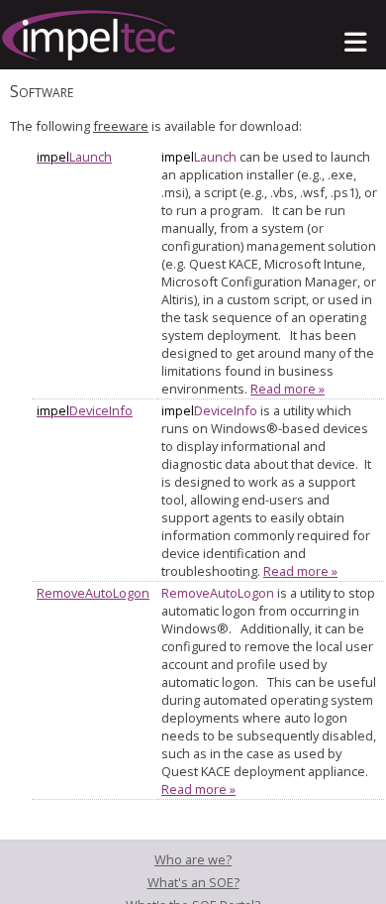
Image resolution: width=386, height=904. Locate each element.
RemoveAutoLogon (93, 593)
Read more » (287, 388)
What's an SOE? (193, 882)
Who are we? (193, 859)
